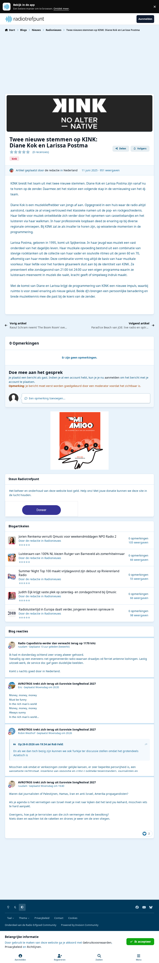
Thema (23, 918)
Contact (58, 918)
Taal (9, 918)
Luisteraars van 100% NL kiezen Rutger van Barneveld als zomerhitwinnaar (72, 554)
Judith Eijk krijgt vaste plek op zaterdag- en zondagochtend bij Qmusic (67, 592)
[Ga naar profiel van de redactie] (12, 170)
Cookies (72, 918)
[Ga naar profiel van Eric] (12, 685)
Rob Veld (57, 744)
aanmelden (112, 377)
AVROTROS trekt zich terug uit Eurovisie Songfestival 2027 (57, 683)
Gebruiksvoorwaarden (97, 942)
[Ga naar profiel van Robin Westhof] (12, 731)
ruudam (22, 646)
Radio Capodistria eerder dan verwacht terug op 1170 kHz (57, 643)
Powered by (79, 925)
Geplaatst (43, 646)
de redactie (52, 170)
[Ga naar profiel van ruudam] (12, 645)
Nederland (71, 170)
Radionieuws (52, 540)
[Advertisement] (79, 62)
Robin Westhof (26, 733)
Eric (20, 687)
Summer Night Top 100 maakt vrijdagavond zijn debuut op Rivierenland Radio (69, 573)
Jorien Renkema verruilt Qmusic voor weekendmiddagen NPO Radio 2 (67, 537)
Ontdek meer (8, 7)
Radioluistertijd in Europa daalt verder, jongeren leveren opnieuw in (66, 609)
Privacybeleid (42, 918)
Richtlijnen (34, 947)
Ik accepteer (142, 941)
